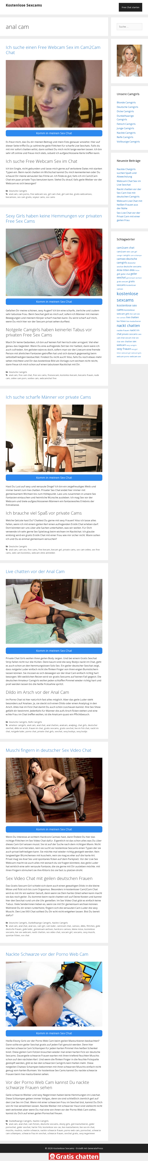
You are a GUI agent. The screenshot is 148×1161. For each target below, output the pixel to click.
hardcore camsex (62, 929)
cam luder (51, 926)
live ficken (121, 321)
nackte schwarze (31, 1130)
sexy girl (135, 349)
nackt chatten (38, 932)
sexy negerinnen (87, 1133)
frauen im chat (36, 728)
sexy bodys (81, 731)
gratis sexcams (51, 728)
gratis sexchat (67, 728)
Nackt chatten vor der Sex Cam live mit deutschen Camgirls (129, 192)
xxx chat (25, 935)
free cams (32, 549)
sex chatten (126, 341)
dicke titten (123, 270)
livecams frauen (85, 375)
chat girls (82, 725)
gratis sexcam (122, 281)
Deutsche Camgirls (18, 190)
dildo (83, 926)
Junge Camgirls (125, 128)
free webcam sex (38, 194)
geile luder (28, 929)
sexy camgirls (131, 345)
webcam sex (135, 356)
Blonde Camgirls (126, 102)
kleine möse (77, 929)
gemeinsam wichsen (43, 929)
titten (119, 353)
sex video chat (53, 932)
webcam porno (123, 356)
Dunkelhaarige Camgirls (39, 922)
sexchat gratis (71, 1133)
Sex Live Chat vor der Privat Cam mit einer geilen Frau (128, 216)
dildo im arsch (21, 728)
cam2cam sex (123, 251)
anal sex (32, 926)
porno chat (31, 731)
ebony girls (64, 1124)
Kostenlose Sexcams (24, 5)
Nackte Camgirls (60, 922)
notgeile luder (17, 731)
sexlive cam (33, 378)
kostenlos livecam (68, 375)
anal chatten (52, 725)
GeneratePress (95, 1148)
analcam (63, 725)
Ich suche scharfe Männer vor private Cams (48, 397)
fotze (137, 270)
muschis (9, 1130)
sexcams (78, 932)
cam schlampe (136, 255)
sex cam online (84, 549)
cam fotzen (33, 1124)
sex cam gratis (24, 197)
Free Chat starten (130, 7)
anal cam (13, 194)
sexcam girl (66, 932)
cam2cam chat (64, 926)
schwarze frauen (55, 1133)
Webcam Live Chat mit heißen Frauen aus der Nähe (129, 204)
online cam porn (18, 378)
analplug (73, 725)
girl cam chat (54, 194)
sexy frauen (124, 349)
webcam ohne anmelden (43, 552)
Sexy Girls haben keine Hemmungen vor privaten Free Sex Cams (54, 218)
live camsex (121, 318)
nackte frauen (123, 330)
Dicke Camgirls (125, 111)
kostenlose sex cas (52, 1127)
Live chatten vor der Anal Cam (35, 571)
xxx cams (50, 197)
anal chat (41, 725)
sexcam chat (130, 338)
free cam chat (25, 375)
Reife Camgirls (35, 722)
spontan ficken (13, 935)
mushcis (18, 1130)
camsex (75, 926)
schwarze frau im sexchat (34, 1133)
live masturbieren (70, 1127)
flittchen (91, 926)
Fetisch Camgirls (126, 124)
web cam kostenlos (21, 552)
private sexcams (130, 334)
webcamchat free (48, 378)
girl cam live (67, 194)
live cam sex (135, 314)
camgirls (126, 255)
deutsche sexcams (49, 1124)
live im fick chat (82, 728)
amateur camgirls (17, 725)
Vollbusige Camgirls (128, 141)
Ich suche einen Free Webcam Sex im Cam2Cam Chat (53, 49)
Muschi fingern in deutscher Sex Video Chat (48, 750)
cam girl (41, 926)
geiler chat (125, 274)
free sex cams (40, 375)
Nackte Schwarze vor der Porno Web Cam (47, 954)
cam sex (23, 549)
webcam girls (136, 353)
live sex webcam (23, 932)
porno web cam (71, 1130)
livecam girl (56, 549)
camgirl (119, 255)
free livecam (44, 549)
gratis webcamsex (83, 194)
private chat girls (45, 731)
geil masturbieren (79, 1124)
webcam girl (126, 353)
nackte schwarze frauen (51, 1130)
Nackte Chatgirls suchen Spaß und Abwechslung (127, 172)
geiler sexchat (23, 1127)
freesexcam (53, 375)
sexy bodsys (69, 731)
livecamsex (11, 197)
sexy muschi (89, 932)
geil (118, 274)
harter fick (37, 1127)
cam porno (24, 194)
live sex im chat (87, 1127)
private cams (69, 549)
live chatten (132, 317)
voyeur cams (39, 197)
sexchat (58, 731)
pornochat (86, 1130)
